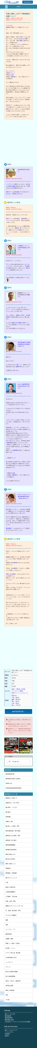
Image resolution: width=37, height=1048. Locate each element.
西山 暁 (14, 701)
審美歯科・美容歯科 (11, 873)
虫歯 (10, 230)
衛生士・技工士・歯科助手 (13, 981)
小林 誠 (14, 697)
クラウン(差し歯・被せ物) (13, 952)
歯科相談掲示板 (28, 2)
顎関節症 (8, 868)
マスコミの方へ (9, 1032)
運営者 (7, 1036)
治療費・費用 (9, 938)
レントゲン (18, 44)
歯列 (23, 517)
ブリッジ (12, 105)
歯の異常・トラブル (11, 807)
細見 (13, 695)
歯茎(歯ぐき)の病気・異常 (13, 835)
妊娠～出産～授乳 (11, 901)
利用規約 (7, 1034)
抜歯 (7, 27)
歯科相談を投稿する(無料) (13, 778)
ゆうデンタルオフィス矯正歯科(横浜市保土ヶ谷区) (24, 496)
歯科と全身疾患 (10, 990)
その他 (7, 999)
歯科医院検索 (8, 1018)
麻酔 (7, 920)
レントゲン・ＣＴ (11, 929)
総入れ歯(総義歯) (10, 976)
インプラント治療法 (17, 691)
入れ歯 (8, 111)
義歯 (13, 186)
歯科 (15, 568)
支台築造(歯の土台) (11, 957)
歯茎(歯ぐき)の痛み (11, 840)
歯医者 (13, 76)
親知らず (14, 59)
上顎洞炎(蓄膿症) (10, 892)
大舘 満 (14, 703)
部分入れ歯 (10, 75)
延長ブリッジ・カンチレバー (20, 693)
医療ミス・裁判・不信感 (12, 943)
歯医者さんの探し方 (11, 798)
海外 (7, 995)
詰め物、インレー (11, 948)
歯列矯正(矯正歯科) (11, 849)
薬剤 (7, 924)
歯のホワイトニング (11, 877)
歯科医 (15, 450)
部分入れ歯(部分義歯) (12, 971)
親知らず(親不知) (10, 887)
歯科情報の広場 (9, 1020)
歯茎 (21, 40)
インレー (8, 220)
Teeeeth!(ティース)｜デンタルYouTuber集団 (17, 1021)
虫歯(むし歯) (9, 821)
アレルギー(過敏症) (11, 915)
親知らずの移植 (16, 322)
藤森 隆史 (15, 699)
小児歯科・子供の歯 (11, 896)
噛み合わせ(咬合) (10, 859)
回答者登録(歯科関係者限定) (14, 788)
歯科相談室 (8, 1016)
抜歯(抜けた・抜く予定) (12, 802)
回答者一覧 (9, 783)
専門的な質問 (9, 985)
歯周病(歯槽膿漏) (10, 845)
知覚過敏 (8, 816)
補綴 (17, 366)
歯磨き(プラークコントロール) (14, 906)
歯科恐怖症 (9, 934)
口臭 (7, 882)
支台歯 (17, 192)
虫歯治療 (23, 218)
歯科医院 (9, 442)
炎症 (25, 40)
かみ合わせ (20, 38)
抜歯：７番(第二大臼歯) (18, 689)
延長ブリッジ (11, 73)
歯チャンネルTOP (10, 1014)
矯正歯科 (8, 528)
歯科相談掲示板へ (18, 711)
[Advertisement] (18, 140)
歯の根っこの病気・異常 (12, 826)
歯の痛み (8, 812)
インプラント (11, 71)
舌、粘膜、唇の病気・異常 (13, 910)
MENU (18, 6)
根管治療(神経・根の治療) (13, 831)
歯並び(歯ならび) (10, 854)
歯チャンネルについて (11, 1030)
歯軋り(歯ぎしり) (10, 863)
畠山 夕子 (15, 705)
